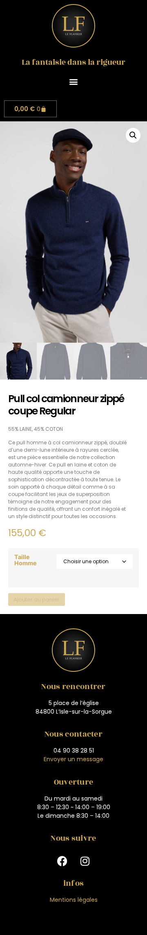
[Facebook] (62, 861)
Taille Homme (25, 560)
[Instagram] (85, 861)
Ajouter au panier (36, 599)
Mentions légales (74, 900)
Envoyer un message (73, 759)
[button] (73, 81)
